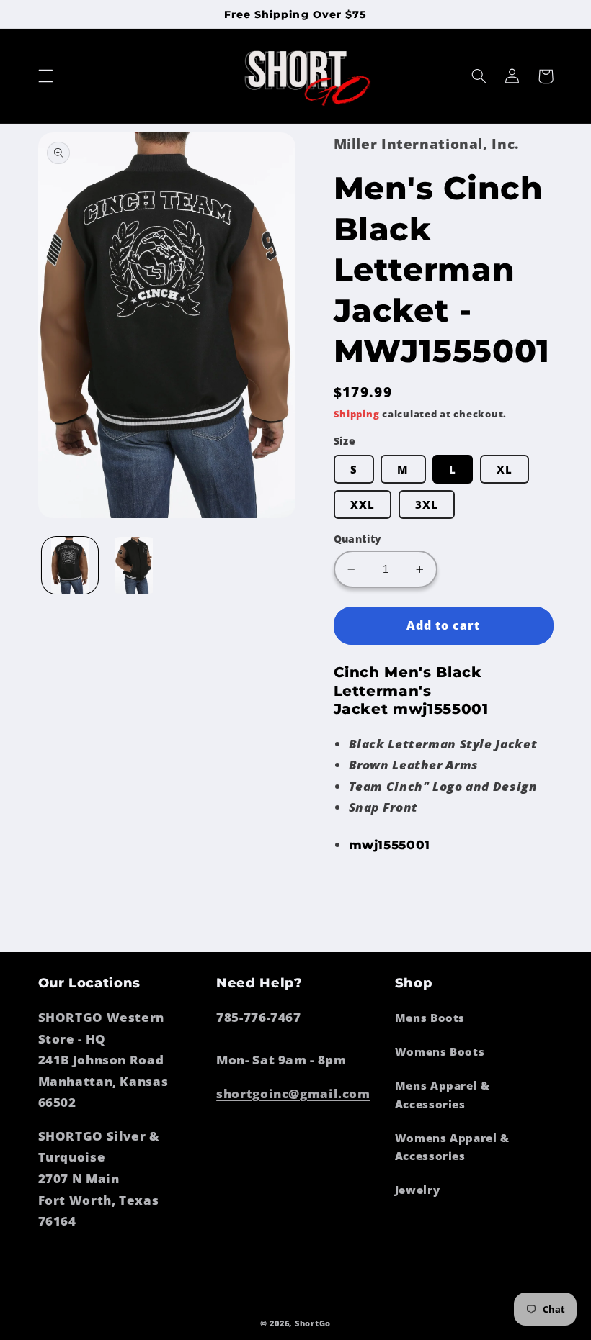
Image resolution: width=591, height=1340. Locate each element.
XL (504, 469)
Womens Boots (440, 1051)
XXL (362, 504)
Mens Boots (430, 1017)
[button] (45, 76)
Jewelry (417, 1189)
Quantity (358, 538)
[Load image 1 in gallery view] (70, 565)
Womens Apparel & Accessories (452, 1147)
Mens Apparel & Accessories (442, 1094)
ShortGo (313, 1323)
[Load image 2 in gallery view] (134, 565)
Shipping (357, 414)
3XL (426, 504)
